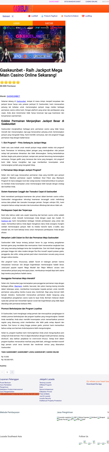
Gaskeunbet (21, 101)
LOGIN (16, 23)
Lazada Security (45, 398)
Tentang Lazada (45, 383)
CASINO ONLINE (91, 2)
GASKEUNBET (54, 2)
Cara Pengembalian (7, 392)
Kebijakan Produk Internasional (11, 389)
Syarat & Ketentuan (46, 389)
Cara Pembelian (6, 385)
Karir (41, 387)
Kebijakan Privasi (45, 392)
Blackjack (18, 286)
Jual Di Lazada (44, 396)
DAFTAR (49, 23)
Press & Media (44, 394)
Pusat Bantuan (5, 383)
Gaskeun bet (6, 221)
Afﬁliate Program (45, 385)
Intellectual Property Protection (50, 401)
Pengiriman (4, 387)
